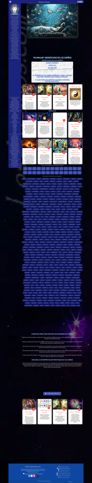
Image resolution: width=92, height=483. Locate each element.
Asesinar (55, 285)
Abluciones (35, 183)
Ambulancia (63, 242)
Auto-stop (63, 297)
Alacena (59, 216)
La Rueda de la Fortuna (14, 122)
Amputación (32, 247)
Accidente (58, 189)
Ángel (68, 249)
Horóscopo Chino (14, 161)
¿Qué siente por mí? (15, 21)
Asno (60, 287)
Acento (47, 191)
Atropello (51, 295)
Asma (56, 287)
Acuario (45, 199)
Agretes (49, 211)
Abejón (46, 181)
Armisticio (39, 272)
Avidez (51, 302)
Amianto (27, 244)
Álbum (59, 221)
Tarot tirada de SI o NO (14, 34)
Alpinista (57, 234)
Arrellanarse (69, 275)
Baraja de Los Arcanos (14, 111)
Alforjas (38, 229)
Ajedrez (37, 216)
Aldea (78, 224)
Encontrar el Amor (14, 22)
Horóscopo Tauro (14, 137)
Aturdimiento (63, 295)
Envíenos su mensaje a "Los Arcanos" (33, 474)
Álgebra (44, 229)
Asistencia (38, 287)
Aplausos (70, 259)
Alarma (30, 219)
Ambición (49, 242)
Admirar (70, 201)
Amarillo (71, 239)
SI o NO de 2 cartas (15, 35)
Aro (52, 272)
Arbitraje (71, 264)
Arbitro (25, 267)
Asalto (66, 282)
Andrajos (36, 249)
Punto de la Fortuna (15, 49)
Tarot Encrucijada (14, 27)
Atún (57, 295)
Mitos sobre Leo (29, 123)
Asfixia (66, 285)
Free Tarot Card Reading (64, 477)
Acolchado (59, 194)
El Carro (14, 119)
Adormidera (53, 204)
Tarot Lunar (14, 29)
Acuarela (39, 199)
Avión (56, 302)
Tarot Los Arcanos (44, 2)
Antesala (47, 254)
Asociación (66, 287)
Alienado (62, 229)
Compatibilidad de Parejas (15, 150)
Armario (80, 270)
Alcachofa (71, 221)
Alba (40, 219)
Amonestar (52, 244)
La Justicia (15, 120)
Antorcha (27, 257)
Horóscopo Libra (14, 142)
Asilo (32, 287)
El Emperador (14, 116)
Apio (53, 259)
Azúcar (58, 305)
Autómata (25, 300)
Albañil (57, 219)
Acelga (41, 191)
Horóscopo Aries (14, 136)
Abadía (38, 178)
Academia (28, 189)
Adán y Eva (77, 199)
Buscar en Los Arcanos (63, 466)
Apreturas (25, 264)
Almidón (64, 232)
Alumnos (68, 237)
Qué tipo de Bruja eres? (14, 107)
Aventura (34, 302)
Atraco (34, 295)
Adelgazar (34, 201)
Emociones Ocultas (14, 101)
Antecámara (78, 252)
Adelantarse (27, 201)
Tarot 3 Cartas (15, 31)
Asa (56, 282)
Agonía (76, 209)
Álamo (25, 219)
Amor (65, 244)
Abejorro (52, 181)
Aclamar (41, 194)
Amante (41, 239)
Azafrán (47, 305)
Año (60, 252)
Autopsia (39, 300)
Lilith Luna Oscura (14, 48)
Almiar (52, 232)
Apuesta (45, 264)
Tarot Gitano (14, 36)
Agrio (62, 211)
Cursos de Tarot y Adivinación (14, 158)
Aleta (60, 226)
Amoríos (71, 244)
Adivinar (46, 201)
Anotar (64, 252)
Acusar (71, 199)
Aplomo (27, 262)
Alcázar (55, 224)
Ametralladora (78, 242)
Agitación (70, 209)
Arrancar (41, 275)
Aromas (57, 272)
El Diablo (14, 127)
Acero (63, 191)
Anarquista (65, 247)
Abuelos (59, 186)
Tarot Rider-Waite (14, 154)
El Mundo (15, 133)
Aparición (77, 257)
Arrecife (61, 275)
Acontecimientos (28, 196)
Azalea (52, 305)
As (52, 282)
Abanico (59, 178)
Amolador (45, 244)
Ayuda (72, 302)
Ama (80, 237)
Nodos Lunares (15, 50)
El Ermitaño (14, 121)
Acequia (53, 191)
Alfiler (77, 226)
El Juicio (14, 132)
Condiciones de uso (35, 471)
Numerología (14, 162)
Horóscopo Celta (14, 109)
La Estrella (15, 129)
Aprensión (76, 262)
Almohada (27, 234)
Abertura (59, 181)
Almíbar (58, 232)
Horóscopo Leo (15, 140)
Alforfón (31, 229)
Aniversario (54, 252)
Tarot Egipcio (14, 156)
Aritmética (55, 270)
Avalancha (58, 300)
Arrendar (28, 277)
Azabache (36, 305)
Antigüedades (69, 254)
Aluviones (74, 237)
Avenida (27, 302)
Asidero (72, 285)
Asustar (78, 290)
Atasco (44, 292)
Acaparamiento (43, 189)
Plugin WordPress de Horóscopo (63, 475)
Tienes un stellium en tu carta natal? (75, 153)
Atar (40, 292)
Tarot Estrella (14, 30)
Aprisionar (39, 264)
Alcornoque (72, 224)
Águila (40, 214)
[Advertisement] (15, 78)
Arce (47, 267)
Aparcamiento (69, 257)
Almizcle (77, 232)
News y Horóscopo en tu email (63, 468)
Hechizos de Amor (14, 164)
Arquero (27, 275)
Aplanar (58, 259)
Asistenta (45, 287)
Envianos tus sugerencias (63, 471)
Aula (33, 297)
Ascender (78, 282)
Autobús (70, 297)
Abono (48, 183)
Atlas (74, 292)
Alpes (51, 234)
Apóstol (52, 262)
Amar (52, 239)
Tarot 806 (15, 166)
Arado (51, 264)
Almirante (70, 232)
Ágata (53, 209)
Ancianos (79, 247)
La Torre (14, 128)
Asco (32, 285)
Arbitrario (78, 264)
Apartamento (27, 259)
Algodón (50, 229)
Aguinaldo (47, 214)
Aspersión (27, 290)
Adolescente (77, 201)
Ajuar (46, 216)
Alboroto (53, 221)
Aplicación (77, 259)
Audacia (71, 295)
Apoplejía (33, 262)
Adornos (60, 204)
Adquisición (67, 204)
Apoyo (57, 262)
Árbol (30, 267)
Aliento (68, 229)
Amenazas (70, 242)
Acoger (53, 194)
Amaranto (58, 239)
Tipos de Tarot (14, 55)
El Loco (14, 112)
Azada (41, 305)
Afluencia (36, 209)
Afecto (63, 206)
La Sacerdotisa (15, 114)
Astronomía (71, 290)
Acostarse (49, 196)
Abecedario (29, 181)
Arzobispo (47, 282)
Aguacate (73, 211)
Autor (45, 300)
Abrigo (79, 183)
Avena (79, 300)
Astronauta (64, 290)
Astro (50, 290)
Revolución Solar (14, 39)
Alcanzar (41, 224)
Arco (63, 267)
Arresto (56, 277)
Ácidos (35, 194)
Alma (81, 229)
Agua (67, 211)
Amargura (65, 239)
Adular (79, 204)
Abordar (54, 183)
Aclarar (47, 194)
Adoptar (32, 204)
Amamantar (28, 239)
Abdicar (73, 178)
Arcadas (42, 267)
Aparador (62, 257)
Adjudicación (53, 201)
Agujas (53, 214)
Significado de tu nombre (15, 104)
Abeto (65, 181)
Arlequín (62, 270)
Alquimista (70, 234)
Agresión (43, 211)
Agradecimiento (35, 211)
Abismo (70, 181)
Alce (60, 224)
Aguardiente (34, 214)
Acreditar (56, 196)
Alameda (78, 216)
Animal (43, 252)
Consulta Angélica (14, 45)
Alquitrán (77, 234)
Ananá (52, 247)
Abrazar (66, 183)
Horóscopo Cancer (14, 139)
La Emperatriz (15, 115)
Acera (58, 191)
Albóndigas (40, 221)
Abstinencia (46, 186)
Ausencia (57, 297)
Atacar (25, 292)
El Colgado (15, 124)
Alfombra (25, 229)
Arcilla (58, 267)
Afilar (73, 206)
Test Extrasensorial (14, 163)
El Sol (15, 131)
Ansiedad (71, 252)
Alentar (44, 226)
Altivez (50, 237)
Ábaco (24, 178)
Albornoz (47, 221)
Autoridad (51, 300)
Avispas (62, 302)
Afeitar (68, 206)
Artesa (72, 280)
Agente (63, 209)
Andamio (30, 249)
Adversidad (41, 206)
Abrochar (25, 186)
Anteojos (33, 254)
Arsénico (66, 280)
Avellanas (74, 300)
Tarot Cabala (14, 33)
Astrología (15, 99)
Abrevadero (72, 183)
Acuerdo (59, 199)
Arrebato (55, 275)
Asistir (51, 287)
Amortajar (77, 244)
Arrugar (48, 280)
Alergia (49, 226)
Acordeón (42, 196)
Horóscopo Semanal (15, 53)
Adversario (33, 206)
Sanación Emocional (15, 23)
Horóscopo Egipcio (14, 160)
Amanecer (35, 239)
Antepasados (40, 254)
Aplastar (64, 259)
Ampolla (25, 247)
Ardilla (75, 267)
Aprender (63, 262)
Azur (78, 305)
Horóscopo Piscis (14, 147)
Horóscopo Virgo (14, 141)
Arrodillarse (76, 277)
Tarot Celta (15, 25)
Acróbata (26, 199)
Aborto (60, 183)
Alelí (38, 226)
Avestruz (46, 302)
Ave (68, 300)
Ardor (80, 267)
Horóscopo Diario (14, 51)
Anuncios (44, 257)
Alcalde (77, 221)
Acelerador (35, 191)
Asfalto (61, 285)
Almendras (45, 232)
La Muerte (15, 125)
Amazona (31, 242)
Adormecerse (45, 204)
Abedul (36, 181)
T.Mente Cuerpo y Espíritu (15, 37)
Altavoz (30, 237)
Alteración (36, 237)
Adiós (40, 201)
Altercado (44, 237)
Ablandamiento (27, 183)
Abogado (43, 183)
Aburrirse (73, 186)
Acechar (65, 189)
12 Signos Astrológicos (14, 151)
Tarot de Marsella (14, 155)
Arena (24, 270)
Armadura (73, 270)
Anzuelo (50, 257)
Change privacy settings (33, 472)
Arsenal (60, 280)
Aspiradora (38, 290)
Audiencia (77, 295)
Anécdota (43, 249)
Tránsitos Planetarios (15, 40)
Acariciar (52, 189)
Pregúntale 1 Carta (14, 16)
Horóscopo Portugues (14, 148)
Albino (33, 221)
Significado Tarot (14, 98)
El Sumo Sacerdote (14, 117)
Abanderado (45, 178)
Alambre (72, 216)
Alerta (55, 226)
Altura (55, 237)
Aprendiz (70, 262)
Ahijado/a (72, 214)
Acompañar (75, 194)
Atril (46, 295)
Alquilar (64, 234)
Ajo (42, 216)
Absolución (38, 186)
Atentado (55, 292)
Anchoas (72, 247)
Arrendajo (76, 275)
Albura (65, 221)
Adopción (25, 204)
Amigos (32, 244)
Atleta (79, 292)
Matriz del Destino (14, 56)
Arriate (62, 277)
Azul (68, 305)
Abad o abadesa (31, 178)
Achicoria (76, 191)
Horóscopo (15, 135)
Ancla (24, 249)
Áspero (77, 287)
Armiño (33, 272)
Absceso (32, 186)
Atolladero (27, 295)
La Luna (14, 130)
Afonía (42, 209)
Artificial (34, 282)
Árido (41, 270)
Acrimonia (70, 196)
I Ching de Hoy (75, 87)
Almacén (27, 232)
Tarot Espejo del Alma (15, 20)
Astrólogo (56, 290)
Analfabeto (40, 247)
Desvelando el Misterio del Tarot (75, 126)
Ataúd (50, 292)
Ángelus (73, 249)
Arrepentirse (49, 277)
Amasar (77, 239)
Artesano (78, 280)
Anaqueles (58, 247)
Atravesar (40, 295)
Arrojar (26, 280)
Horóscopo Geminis (15, 138)
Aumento (45, 297)
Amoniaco (59, 244)
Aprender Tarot (15, 100)
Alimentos (75, 229)
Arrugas (54, 280)
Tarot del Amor (15, 19)
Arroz (37, 280)
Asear (37, 285)
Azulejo (73, 305)
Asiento (78, 285)
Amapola (47, 239)
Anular (37, 257)
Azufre (63, 305)
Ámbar (36, 242)
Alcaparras (48, 224)
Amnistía (39, 244)
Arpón (77, 272)
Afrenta (48, 209)
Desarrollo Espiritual (15, 24)
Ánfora (63, 249)
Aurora (50, 297)
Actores (33, 199)
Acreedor (63, 196)
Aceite (77, 189)
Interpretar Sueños (15, 103)
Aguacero (79, 211)
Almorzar (33, 234)
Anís (48, 252)
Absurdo (54, 186)
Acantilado (35, 189)
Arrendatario (35, 277)
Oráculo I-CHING (14, 44)
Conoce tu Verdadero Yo (15, 17)
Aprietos (32, 264)
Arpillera (72, 272)
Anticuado (54, 254)
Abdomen (80, 178)
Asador (60, 282)
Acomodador (67, 194)
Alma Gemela (14, 149)
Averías (40, 302)
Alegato (27, 226)
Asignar (27, 287)
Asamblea (72, 282)
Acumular (65, 199)
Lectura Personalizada (14, 15)
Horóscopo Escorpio (15, 143)
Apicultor (47, 259)
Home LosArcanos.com (52, 393)
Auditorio (27, 297)
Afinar (78, 206)
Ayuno (77, 302)
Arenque (30, 270)
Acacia (79, 186)
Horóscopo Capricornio (14, 145)
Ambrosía (56, 242)
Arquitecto (34, 275)
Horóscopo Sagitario (15, 144)
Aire (32, 216)
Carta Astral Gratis (14, 38)
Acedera (71, 189)
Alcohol (65, 224)
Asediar (42, 285)
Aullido (39, 297)
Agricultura (56, 211)
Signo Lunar (14, 47)
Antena (27, 254)
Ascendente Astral (14, 46)
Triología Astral (15, 42)
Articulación (27, 282)
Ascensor (27, 285)
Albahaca (51, 219)
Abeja (41, 181)
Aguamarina (26, 214)
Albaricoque (64, 219)
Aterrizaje (62, 292)
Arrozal (42, 280)
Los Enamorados (14, 118)
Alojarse (40, 234)
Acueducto (52, 199)
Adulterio (26, 206)
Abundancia (66, 186)
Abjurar (76, 181)
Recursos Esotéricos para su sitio (63, 473)
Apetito (41, 259)
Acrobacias (77, 196)
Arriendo (68, 277)
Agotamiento (26, 211)
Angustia (32, 252)
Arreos (42, 277)
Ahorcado (26, 216)
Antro (32, 257)
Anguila (26, 252)
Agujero (66, 214)
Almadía (33, 232)
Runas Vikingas (75, 412)
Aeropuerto (49, 206)
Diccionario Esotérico (15, 102)
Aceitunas (28, 191)
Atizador (69, 292)
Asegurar (48, 285)
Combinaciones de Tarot (14, 54)
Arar (66, 264)
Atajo (30, 292)
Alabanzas (52, 216)
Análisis (47, 247)
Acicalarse (29, 194)
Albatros (72, 219)
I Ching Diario (14, 52)
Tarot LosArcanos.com (33, 467)
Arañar (61, 264)
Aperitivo (35, 259)
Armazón (27, 272)
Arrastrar (48, 275)
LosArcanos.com (47, 481)
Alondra (46, 234)
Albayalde (78, 219)
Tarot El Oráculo (15, 18)
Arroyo (31, 280)
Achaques (69, 191)
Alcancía (27, 224)
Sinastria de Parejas (15, 41)
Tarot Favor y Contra (15, 32)
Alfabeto (65, 226)
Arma (68, 270)
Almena (39, 232)
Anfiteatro (56, 249)
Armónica (46, 272)
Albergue (27, 221)
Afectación (56, 206)
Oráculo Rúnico (15, 43)
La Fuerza (15, 123)
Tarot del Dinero (15, 28)
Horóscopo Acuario (15, 146)
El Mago (14, 113)
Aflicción (29, 209)
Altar (25, 237)
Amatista (25, 242)
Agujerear (59, 214)
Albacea (45, 219)
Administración (62, 201)
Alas (35, 219)
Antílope (77, 254)
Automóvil (32, 300)
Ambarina (42, 242)
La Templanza (14, 126)
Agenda (58, 209)
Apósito (46, 262)
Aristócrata (47, 270)
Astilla (45, 290)
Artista (41, 282)
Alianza (56, 229)
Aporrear (40, 262)
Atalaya (35, 292)
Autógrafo (76, 297)
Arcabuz (36, 267)
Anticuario (61, 254)
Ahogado (79, 214)
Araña (56, 264)
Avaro (64, 300)
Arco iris (68, 267)
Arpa (62, 272)
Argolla (36, 270)
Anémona (50, 249)
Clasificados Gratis (14, 105)
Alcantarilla (34, 224)
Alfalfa (71, 226)
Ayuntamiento (28, 305)
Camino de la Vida (14, 108)
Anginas (79, 249)
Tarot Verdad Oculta (15, 26)
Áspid (32, 290)
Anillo (37, 252)
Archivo (52, 267)
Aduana (74, 204)
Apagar (56, 257)
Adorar (38, 204)
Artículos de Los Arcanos (15, 106)
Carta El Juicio (44, 124)
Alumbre (62, 237)
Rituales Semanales (15, 57)
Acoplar (36, 196)
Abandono (52, 178)
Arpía (66, 272)
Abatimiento (66, 178)
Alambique (65, 216)
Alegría (33, 226)
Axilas (67, 302)
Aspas (72, 287)
